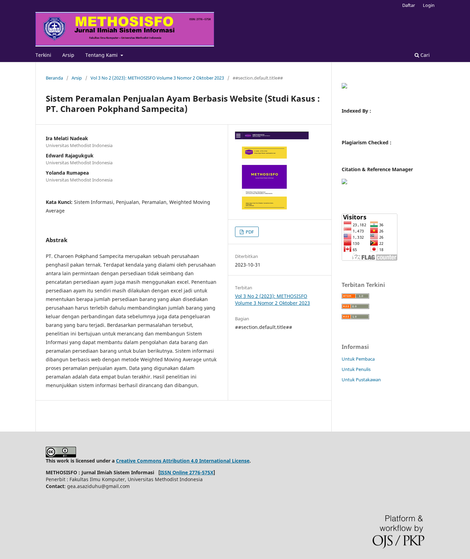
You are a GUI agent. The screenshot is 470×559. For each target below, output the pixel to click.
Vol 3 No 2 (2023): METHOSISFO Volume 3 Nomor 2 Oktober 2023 (157, 78)
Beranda (54, 78)
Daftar (408, 5)
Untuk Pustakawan (361, 379)
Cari (424, 55)
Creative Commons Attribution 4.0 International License (182, 460)
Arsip (68, 55)
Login (429, 5)
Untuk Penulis (356, 369)
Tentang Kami (102, 55)
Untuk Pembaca (358, 359)
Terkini (43, 55)
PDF (249, 232)
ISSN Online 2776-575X (186, 472)
